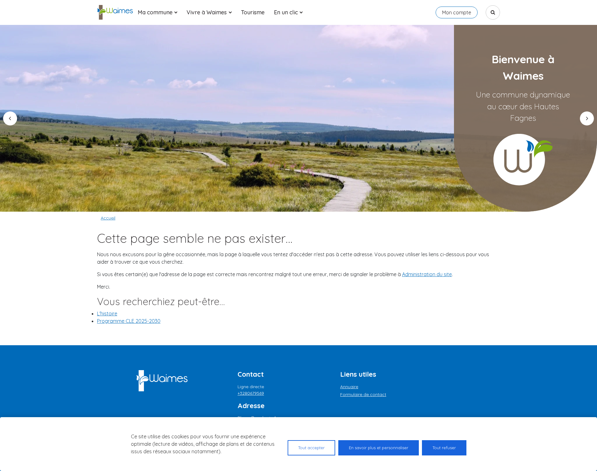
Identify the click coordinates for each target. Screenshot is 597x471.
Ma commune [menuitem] (155, 12)
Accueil (108, 218)
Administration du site (427, 274)
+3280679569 (251, 393)
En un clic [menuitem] (286, 12)
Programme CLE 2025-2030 (128, 321)
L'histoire (107, 313)
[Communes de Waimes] (115, 12)
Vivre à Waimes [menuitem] (207, 12)
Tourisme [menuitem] (253, 12)
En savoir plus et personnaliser (378, 447)
